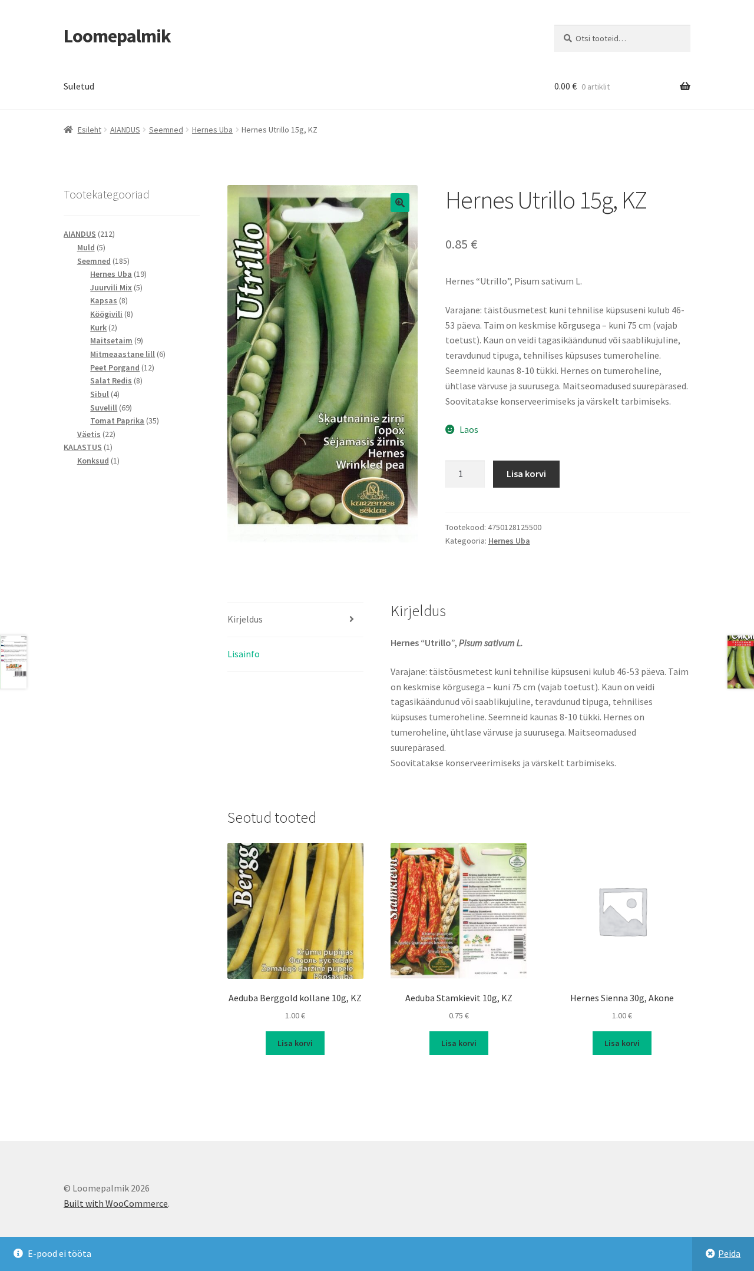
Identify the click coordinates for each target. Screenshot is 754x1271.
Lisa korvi (526, 473)
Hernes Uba (212, 129)
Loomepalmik (117, 36)
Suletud (79, 86)
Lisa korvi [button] (295, 1043)
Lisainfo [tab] (243, 654)
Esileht (89, 129)
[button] (400, 202)
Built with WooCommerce (116, 1203)
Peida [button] (729, 1253)
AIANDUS (125, 129)
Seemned (166, 129)
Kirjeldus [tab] (245, 619)
